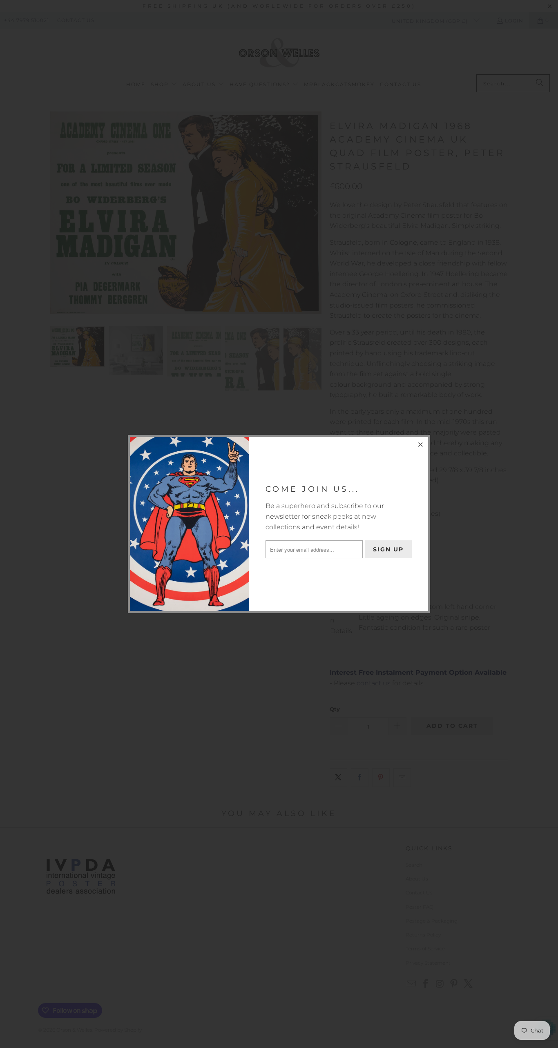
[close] (420, 444)
